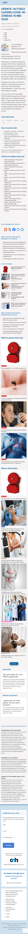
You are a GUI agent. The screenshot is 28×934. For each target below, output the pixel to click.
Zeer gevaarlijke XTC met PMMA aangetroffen (13, 368)
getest (22, 120)
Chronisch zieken (5, 653)
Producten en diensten (7, 621)
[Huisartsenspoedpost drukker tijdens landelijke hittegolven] (14, 414)
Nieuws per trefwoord (11, 902)
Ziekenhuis (4, 558)
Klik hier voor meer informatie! (14, 883)
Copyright (11, 927)
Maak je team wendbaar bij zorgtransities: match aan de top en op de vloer (12, 624)
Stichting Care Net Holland (16, 923)
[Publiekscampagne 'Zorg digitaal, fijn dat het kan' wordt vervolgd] (14, 639)
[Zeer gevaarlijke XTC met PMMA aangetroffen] (14, 352)
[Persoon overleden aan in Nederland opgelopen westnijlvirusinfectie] (14, 382)
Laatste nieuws (10, 899)
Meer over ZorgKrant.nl (11, 892)
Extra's (7, 913)
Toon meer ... (14, 663)
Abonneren (8, 845)
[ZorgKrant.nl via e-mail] (22, 229)
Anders (3, 526)
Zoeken (8, 916)
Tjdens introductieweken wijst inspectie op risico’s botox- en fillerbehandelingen (12, 529)
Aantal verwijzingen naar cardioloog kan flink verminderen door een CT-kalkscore (13, 462)
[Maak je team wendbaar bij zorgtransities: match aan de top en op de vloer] (14, 607)
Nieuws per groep (10, 901)
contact (6, 801)
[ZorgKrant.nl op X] (9, 229)
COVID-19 (4, 122)
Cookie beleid (11, 929)
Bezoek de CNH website (10, 864)
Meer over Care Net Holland (12, 891)
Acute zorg (9, 29)
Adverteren (9, 907)
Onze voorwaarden (10, 909)
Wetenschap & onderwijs (7, 590)
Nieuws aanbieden (10, 904)
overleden (16, 120)
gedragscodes (7, 799)
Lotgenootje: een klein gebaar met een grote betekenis (11, 703)
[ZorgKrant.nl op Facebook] (13, 229)
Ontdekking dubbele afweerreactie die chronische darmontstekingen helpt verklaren (13, 593)
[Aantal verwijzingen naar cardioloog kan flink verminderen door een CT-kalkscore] (14, 445)
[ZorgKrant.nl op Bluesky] (18, 229)
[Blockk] (4, 2)
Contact (8, 911)
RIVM (24, 96)
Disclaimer (5, 927)
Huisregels (17, 927)
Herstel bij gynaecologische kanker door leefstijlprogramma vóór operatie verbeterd (12, 561)
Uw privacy (17, 929)
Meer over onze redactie (12, 894)
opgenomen (9, 120)
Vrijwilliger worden (10, 896)
